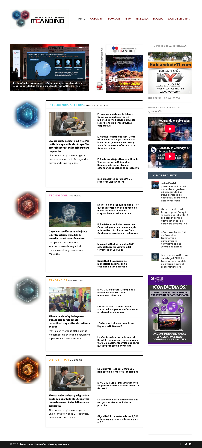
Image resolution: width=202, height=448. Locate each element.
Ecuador (114, 18)
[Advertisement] (172, 369)
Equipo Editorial (178, 18)
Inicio (82, 18)
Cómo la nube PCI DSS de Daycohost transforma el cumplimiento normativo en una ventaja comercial (173, 239)
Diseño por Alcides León (32, 444)
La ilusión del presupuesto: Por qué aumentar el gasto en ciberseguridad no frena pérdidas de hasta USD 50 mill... (47, 84)
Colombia (96, 18)
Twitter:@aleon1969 (57, 444)
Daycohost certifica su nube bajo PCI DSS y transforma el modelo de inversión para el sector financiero (174, 261)
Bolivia (158, 18)
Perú (128, 18)
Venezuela (142, 18)
